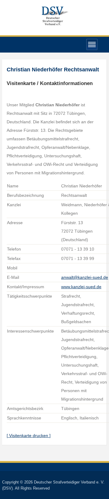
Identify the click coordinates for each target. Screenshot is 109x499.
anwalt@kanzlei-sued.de (84, 277)
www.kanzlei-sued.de (81, 286)
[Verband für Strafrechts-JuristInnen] (54, 15)
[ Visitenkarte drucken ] (29, 435)
